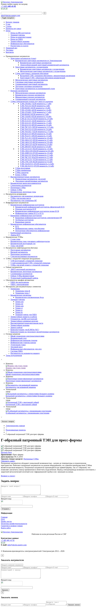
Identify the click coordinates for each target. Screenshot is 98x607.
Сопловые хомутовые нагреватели (29, 82)
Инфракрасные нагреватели (17, 203)
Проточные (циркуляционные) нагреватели (23, 381)
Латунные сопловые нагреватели (28, 86)
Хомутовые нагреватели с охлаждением (31, 67)
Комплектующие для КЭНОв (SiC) (25, 330)
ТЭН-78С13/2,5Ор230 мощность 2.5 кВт (36, 157)
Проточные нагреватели (20, 254)
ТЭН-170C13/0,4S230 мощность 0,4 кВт (36, 162)
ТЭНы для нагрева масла (21, 198)
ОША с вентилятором (20, 284)
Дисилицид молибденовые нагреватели (31, 181)
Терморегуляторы (18, 35)
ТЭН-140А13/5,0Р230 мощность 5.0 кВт (36, 142)
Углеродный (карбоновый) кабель (24, 278)
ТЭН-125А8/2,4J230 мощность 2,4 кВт (35, 110)
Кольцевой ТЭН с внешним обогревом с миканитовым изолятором (47, 76)
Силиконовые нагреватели (21, 274)
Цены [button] (8, 31)
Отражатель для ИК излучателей (24, 319)
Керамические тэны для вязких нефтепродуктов (30, 241)
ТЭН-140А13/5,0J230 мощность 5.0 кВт (36, 144)
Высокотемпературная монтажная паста (27, 323)
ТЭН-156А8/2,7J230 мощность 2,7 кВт (35, 104)
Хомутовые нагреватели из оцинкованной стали (35, 89)
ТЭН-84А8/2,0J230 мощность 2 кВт (34, 114)
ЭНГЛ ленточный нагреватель (23, 269)
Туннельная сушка (18, 345)
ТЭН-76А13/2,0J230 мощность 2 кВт (35, 106)
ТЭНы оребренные (23, 170)
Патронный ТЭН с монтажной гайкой (21, 404)
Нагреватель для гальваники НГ (24, 200)
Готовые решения (13, 334)
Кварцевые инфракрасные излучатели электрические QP (38, 218)
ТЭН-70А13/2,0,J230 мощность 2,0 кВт (36, 129)
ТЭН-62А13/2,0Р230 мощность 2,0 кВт (36, 125)
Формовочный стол (19, 338)
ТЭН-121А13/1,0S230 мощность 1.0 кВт (36, 149)
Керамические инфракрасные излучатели (27, 205)
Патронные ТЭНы (18, 188)
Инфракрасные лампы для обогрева (29, 228)
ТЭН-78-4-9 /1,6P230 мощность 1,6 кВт (36, 136)
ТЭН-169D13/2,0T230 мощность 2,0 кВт (36, 153)
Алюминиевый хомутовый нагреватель (31, 84)
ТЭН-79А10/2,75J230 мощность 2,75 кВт (36, 132)
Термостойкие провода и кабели (24, 317)
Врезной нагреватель (19, 252)
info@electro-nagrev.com (10, 15)
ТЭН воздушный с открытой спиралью (27, 261)
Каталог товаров (12, 22)
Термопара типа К (22, 291)
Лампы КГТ (15, 235)
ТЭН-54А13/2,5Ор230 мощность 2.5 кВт (36, 155)
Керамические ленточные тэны (23, 192)
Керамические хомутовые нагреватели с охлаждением (42, 69)
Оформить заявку (8, 461)
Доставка (9, 50)
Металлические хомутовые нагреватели (31, 80)
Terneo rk (19, 312)
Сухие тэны (15, 239)
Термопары (15, 289)
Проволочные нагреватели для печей (30, 179)
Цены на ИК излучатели (20, 33)
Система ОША (17, 351)
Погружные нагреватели (21, 250)
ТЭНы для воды (21, 172)
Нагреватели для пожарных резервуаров (27, 196)
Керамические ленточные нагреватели (26, 271)
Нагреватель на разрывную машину (25, 353)
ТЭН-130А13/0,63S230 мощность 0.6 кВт (37, 151)
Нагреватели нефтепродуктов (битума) (22, 248)
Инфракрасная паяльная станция (24, 340)
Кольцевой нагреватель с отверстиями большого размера (29, 396)
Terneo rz (18, 310)
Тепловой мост (17, 347)
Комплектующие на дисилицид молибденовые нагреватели (35, 332)
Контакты (10, 52)
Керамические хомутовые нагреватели (36, 63)
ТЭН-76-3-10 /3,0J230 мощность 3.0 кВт (36, 138)
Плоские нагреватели (19, 91)
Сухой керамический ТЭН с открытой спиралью (30, 263)
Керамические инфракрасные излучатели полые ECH (37, 211)
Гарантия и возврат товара (12, 526)
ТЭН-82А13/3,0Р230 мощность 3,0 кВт (36, 134)
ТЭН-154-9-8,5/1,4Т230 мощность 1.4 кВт (37, 164)
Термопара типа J (22, 293)
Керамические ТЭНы (14, 237)
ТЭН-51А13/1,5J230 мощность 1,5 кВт (35, 121)
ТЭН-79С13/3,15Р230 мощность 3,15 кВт (37, 127)
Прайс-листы (6, 521)
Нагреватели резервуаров (16, 194)
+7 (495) (8, 6)
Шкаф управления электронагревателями (27, 336)
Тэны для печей (17, 246)
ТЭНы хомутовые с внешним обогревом (31, 73)
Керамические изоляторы (21, 295)
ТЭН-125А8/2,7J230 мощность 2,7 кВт (35, 112)
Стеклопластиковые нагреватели (24, 256)
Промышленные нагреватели (18, 56)
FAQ (3, 519)
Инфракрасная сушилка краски (23, 343)
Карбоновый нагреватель (21, 233)
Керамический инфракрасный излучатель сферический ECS (39, 207)
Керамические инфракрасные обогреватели (28, 224)
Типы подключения (14, 355)
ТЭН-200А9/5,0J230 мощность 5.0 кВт (35, 147)
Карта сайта (6, 528)
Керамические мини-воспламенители (26, 183)
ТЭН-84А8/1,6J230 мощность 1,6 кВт (35, 108)
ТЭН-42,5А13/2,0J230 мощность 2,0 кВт (36, 119)
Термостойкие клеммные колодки (24, 321)
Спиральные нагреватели (21, 185)
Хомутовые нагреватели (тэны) (23, 58)
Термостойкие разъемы (20, 41)
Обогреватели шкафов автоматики (20, 280)
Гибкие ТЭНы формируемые (22, 276)
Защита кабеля (16, 327)
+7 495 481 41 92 (7, 540)
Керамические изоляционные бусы (29, 297)
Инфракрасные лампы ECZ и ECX (29, 213)
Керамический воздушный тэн (23, 244)
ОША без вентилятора (20, 282)
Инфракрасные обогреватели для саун (26, 349)
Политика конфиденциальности (14, 524)
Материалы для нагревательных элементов (23, 287)
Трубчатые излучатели (24, 220)
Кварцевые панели (23, 222)
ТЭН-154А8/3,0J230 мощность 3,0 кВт (35, 117)
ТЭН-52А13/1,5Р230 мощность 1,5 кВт (36, 123)
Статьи (8, 26)
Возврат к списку (8, 476)
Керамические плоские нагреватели (30, 95)
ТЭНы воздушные (22, 168)
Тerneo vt (19, 308)
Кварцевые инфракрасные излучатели (26, 216)
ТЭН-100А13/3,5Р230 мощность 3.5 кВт (36, 140)
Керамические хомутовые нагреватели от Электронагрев (38, 61)
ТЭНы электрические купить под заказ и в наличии (32, 101)
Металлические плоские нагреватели (30, 93)
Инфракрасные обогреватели (22, 44)
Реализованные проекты (16, 430)
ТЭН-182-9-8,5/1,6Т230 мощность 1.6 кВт (37, 166)
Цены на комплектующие (21, 37)
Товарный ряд (11, 48)
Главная (4, 517)
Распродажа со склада (19, 46)
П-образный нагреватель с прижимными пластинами (27, 413)
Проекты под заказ (13, 29)
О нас (8, 24)
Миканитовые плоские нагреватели (30, 97)
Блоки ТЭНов (21, 175)
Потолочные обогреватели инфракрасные (32, 231)
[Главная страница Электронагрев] (12, 2)
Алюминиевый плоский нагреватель (30, 99)
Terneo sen (19, 306)
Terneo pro (19, 302)
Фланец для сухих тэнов (16, 368)
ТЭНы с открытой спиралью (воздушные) (23, 259)
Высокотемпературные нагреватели (25, 177)
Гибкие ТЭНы (16, 190)
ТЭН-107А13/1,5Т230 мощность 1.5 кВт (36, 160)
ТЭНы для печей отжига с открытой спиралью (30, 265)
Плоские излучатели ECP (25, 209)
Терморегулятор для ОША (26, 315)
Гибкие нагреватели (14, 267)
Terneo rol (19, 304)
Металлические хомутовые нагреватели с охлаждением (42, 71)
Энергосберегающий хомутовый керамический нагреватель (44, 65)
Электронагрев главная (15, 426)
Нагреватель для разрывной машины (21, 387)
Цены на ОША (17, 39)
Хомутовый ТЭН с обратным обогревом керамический (42, 78)
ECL (17, 226)
